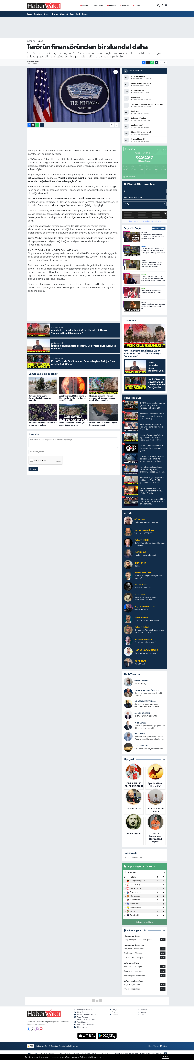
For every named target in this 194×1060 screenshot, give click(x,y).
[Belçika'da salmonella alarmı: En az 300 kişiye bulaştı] (43, 412)
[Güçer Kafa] (128, 521)
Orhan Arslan (141, 680)
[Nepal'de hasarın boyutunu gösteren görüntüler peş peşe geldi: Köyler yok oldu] (103, 385)
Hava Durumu (82, 1012)
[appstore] (87, 1036)
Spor (72, 14)
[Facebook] (28, 1029)
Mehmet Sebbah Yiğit (143, 573)
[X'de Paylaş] (148, 62)
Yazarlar (125, 5)
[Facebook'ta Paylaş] (144, 62)
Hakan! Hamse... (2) (142, 587)
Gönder (33, 469)
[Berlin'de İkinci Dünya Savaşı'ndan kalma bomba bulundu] (43, 385)
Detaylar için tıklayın (144, 922)
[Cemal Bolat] (128, 662)
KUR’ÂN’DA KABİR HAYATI (145, 716)
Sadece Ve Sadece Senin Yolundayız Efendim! (145, 598)
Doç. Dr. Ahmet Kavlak (144, 606)
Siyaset (47, 14)
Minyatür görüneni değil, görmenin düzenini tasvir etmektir (149, 727)
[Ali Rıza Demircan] (128, 714)
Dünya (55, 14)
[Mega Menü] (166, 5)
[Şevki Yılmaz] (128, 597)
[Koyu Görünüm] (162, 5)
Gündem (38, 14)
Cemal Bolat (140, 661)
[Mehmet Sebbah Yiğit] (128, 575)
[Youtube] (41, 1029)
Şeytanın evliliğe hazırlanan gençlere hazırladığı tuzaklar (146, 705)
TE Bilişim (163, 1046)
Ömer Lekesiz (140, 723)
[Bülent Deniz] (128, 586)
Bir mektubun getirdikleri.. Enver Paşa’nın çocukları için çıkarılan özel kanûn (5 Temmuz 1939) (149, 738)
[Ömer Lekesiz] (128, 725)
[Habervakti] (44, 5)
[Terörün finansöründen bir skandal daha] (73, 95)
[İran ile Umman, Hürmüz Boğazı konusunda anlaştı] (103, 412)
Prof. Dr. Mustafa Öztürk (146, 650)
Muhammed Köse (141, 627)
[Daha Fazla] (156, 62)
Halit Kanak (140, 734)
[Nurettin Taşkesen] (128, 640)
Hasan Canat (140, 563)
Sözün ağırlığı (140, 683)
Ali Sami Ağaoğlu (142, 746)
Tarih (78, 14)
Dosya (137, 5)
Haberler (31, 41)
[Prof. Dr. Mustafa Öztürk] (128, 651)
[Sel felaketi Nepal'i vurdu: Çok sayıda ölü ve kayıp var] (73, 412)
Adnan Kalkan (141, 617)
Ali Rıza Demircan (142, 713)
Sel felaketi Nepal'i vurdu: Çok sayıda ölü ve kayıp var (72, 424)
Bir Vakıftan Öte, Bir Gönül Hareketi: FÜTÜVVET (149, 544)
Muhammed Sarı (141, 540)
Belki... (137, 566)
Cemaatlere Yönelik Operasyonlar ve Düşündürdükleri (149, 631)
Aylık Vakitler (130, 177)
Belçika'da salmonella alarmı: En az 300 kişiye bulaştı (43, 424)
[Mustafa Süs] (128, 553)
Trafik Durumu (82, 1017)
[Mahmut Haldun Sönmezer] (128, 693)
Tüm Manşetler (83, 1022)
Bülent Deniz (140, 585)
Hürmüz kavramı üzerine (145, 653)
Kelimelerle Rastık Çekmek (146, 522)
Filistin (85, 5)
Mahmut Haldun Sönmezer (146, 690)
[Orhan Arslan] (128, 682)
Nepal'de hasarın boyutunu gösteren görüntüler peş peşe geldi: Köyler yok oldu (102, 398)
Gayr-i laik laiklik (141, 609)
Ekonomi (64, 14)
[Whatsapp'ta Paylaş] (152, 62)
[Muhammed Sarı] (128, 542)
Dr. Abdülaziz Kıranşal (145, 701)
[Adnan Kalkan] (128, 619)
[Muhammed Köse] (128, 629)
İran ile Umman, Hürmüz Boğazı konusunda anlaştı (103, 424)
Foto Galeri (98, 5)
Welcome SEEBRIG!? (143, 533)
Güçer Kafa (139, 519)
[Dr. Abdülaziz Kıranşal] (128, 704)
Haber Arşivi (82, 1027)
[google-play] (107, 1036)
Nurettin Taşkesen (143, 639)
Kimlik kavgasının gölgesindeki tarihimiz (148, 694)
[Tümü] (164, 513)
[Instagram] (37, 1029)
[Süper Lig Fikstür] (164, 930)
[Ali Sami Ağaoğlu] (128, 747)
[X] (32, 1029)
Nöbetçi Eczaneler (84, 1010)
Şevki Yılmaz (140, 594)
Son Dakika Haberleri (85, 1025)
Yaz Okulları (139, 664)
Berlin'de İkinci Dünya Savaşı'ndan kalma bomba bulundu (40, 398)
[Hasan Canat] (128, 564)
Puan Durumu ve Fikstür (86, 1020)
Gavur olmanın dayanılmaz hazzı (148, 749)
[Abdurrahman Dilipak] (128, 532)
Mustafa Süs (140, 552)
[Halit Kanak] (128, 736)
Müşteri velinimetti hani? (145, 555)
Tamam (165, 1057)
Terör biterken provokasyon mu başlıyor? (148, 576)
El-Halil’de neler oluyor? (144, 642)
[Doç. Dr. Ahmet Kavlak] (128, 608)
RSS (31, 1046)
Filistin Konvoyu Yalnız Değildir (147, 620)
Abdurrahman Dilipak (144, 530)
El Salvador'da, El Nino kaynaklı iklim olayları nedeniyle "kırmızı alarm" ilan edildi (72, 398)
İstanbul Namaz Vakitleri (86, 1015)
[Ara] (158, 5)
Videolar (112, 5)
